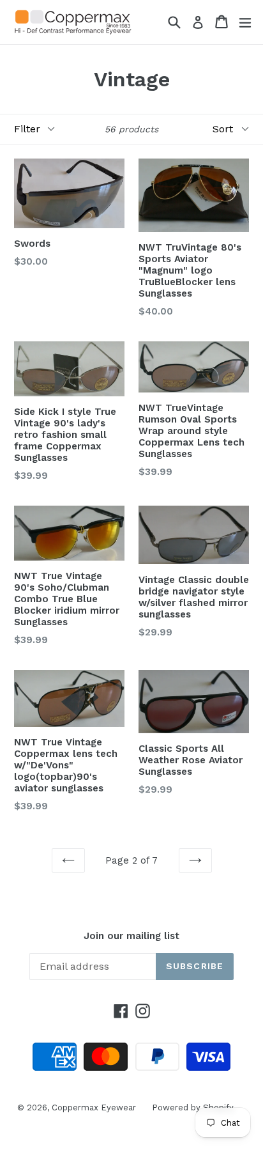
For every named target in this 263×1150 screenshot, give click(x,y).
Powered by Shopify (193, 1107)
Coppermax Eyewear (94, 1107)
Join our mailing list (131, 936)
